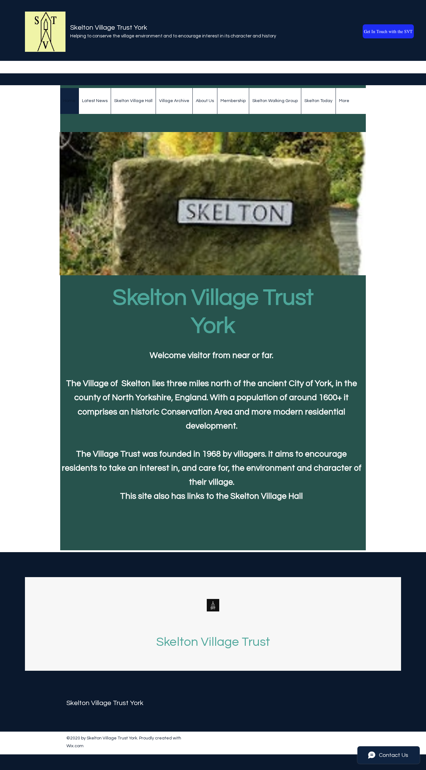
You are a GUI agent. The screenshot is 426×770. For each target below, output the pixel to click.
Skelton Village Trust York (108, 27)
